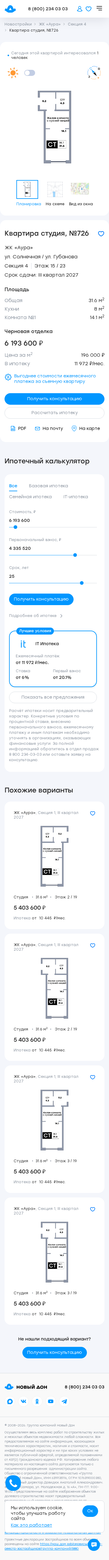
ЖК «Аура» (19, 247)
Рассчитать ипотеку (54, 412)
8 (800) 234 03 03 (48, 9)
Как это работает (31, 1525)
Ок (90, 1511)
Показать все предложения (52, 697)
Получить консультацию (54, 398)
